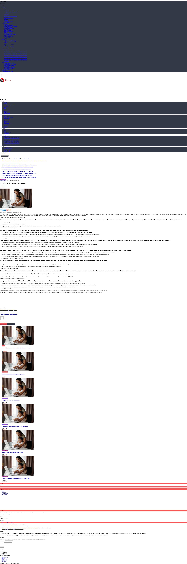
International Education (9, 46)
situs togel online (5, 557)
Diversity (6, 43)
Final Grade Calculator (8, 68)
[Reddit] (8, 210)
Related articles (3, 324)
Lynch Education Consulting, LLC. (12, 10)
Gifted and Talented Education (10, 34)
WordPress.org (4, 494)
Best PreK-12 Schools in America (10, 26)
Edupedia (6, 19)
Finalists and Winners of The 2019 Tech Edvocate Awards (15, 58)
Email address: (2, 514)
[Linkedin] (5, 210)
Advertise (4, 47)
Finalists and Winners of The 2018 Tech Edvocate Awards (15, 59)
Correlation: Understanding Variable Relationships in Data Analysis (16, 478)
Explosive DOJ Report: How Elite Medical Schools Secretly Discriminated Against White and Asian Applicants (24, 160)
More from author (11, 324)
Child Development (8, 27)
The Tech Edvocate (5, 69)
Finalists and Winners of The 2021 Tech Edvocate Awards (15, 55)
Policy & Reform (7, 37)
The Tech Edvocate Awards (7, 48)
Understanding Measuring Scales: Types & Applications (13, 374)
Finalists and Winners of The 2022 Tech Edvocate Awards (15, 56)
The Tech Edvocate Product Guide (10, 16)
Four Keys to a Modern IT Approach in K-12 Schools (11, 527)
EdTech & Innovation (8, 30)
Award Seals (6, 61)
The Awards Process (8, 49)
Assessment (6, 24)
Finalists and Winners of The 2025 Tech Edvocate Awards (15, 51)
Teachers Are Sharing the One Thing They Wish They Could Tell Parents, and (17, 167)
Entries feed (4, 492)
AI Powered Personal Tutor (7, 71)
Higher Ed (4, 39)
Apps (3, 62)
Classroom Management (9, 28)
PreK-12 (3, 23)
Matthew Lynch (3, 185)
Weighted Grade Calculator (9, 67)
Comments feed (5, 493)
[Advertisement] (93, 91)
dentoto (3, 558)
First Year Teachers (8, 33)
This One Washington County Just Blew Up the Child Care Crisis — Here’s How (18, 171)
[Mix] (10, 210)
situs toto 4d (4, 559)
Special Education (7, 35)
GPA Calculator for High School (10, 64)
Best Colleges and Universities (10, 40)
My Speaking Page (10, 105)
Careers (7, 12)
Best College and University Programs (11, 41)
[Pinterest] (6, 210)
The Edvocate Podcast (8, 18)
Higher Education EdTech (9, 44)
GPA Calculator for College (9, 63)
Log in (3, 491)
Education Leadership (8, 31)
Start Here (4, 7)
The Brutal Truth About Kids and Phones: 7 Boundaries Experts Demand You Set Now (19, 177)
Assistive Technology (8, 25)
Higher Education (7, 45)
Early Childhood (7, 29)
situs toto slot (4, 560)
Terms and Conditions (8, 21)
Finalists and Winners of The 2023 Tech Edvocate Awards (15, 54)
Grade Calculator (7, 66)
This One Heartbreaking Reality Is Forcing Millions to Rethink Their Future (17, 175)
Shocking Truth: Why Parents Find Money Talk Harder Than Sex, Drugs (16, 158)
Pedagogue (6, 20)
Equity (5, 32)
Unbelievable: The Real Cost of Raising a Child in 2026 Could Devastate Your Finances (19, 165)
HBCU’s (5, 42)
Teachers (5, 38)
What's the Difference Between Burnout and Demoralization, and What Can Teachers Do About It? (20, 528)
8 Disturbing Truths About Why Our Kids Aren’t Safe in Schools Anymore (16, 169)
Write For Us (6, 14)
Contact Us (6, 17)
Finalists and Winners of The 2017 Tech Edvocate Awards (15, 60)
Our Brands (6, 8)
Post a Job (4, 70)
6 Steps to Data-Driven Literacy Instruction (10, 525)
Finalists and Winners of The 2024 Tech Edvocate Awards (15, 52)
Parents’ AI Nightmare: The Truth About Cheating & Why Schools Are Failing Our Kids (19, 173)
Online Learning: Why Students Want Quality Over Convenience (15, 426)
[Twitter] (3, 210)
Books (5, 15)
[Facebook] (1, 210)
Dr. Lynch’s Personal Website (11, 11)
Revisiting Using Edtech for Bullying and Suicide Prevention (12, 529)
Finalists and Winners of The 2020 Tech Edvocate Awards (15, 57)
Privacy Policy (7, 22)
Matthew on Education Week (7, 522)
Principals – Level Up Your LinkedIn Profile (11, 400)
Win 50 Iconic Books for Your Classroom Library (11, 162)
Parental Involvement (8, 36)
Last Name (2, 518)
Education (1, 179)
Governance (6, 9)
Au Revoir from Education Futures (8, 524)
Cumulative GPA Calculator (9, 65)
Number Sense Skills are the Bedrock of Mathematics (12, 452)
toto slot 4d (4, 561)
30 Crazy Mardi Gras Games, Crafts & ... (9, 314)
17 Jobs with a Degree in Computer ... (8, 310)
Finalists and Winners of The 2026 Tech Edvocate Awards (15, 50)
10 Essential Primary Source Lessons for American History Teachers (15, 347)
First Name (2, 516)
